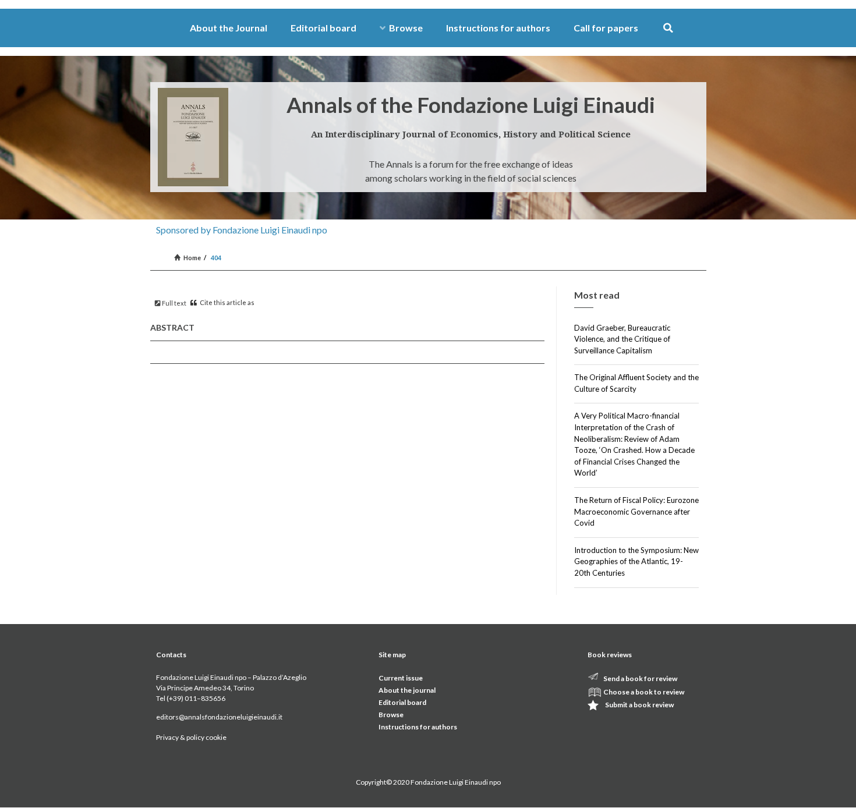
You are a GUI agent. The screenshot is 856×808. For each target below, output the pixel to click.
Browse (406, 27)
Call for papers (606, 27)
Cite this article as (226, 302)
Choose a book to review (643, 691)
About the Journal (228, 27)
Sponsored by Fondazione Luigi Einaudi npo (241, 229)
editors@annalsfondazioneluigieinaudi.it (219, 717)
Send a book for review (640, 678)
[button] (668, 28)
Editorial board (323, 27)
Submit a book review (639, 704)
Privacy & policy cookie (191, 737)
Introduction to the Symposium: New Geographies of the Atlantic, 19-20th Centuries (636, 561)
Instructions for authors (498, 27)
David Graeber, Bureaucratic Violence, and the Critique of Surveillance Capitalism (622, 339)
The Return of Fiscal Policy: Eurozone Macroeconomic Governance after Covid (636, 511)
